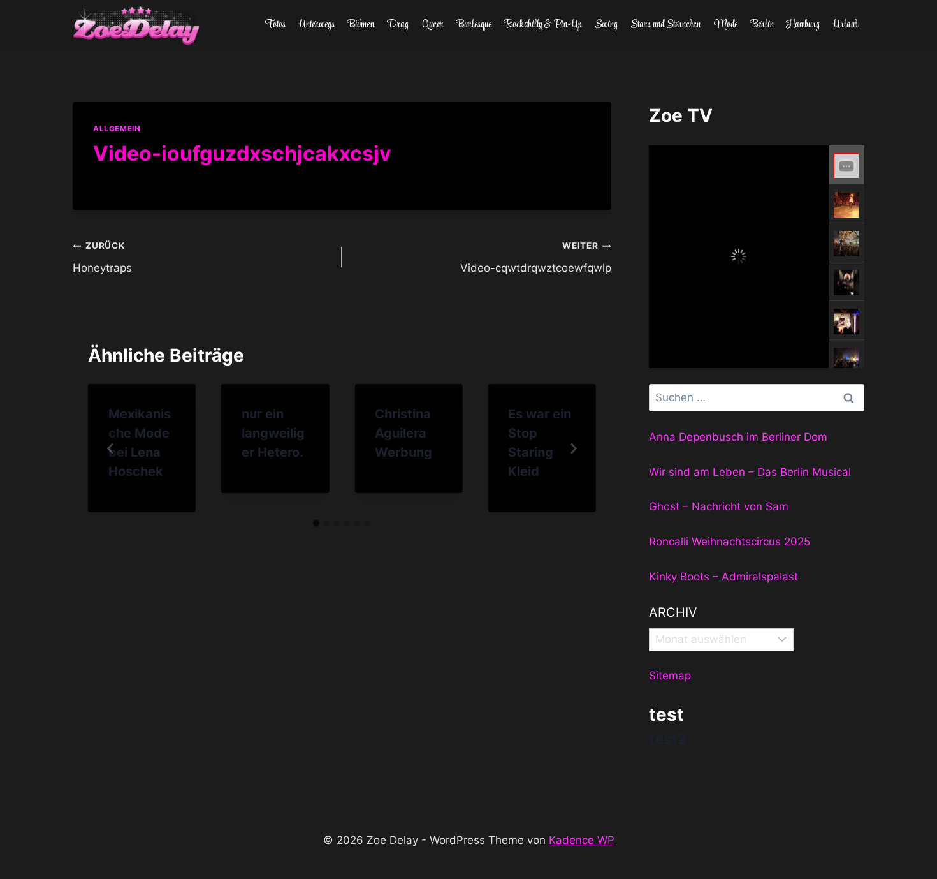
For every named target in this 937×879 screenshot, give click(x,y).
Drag (398, 25)
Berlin (762, 25)
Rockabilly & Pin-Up (543, 25)
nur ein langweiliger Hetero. (273, 433)
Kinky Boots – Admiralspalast (723, 576)
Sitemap (670, 675)
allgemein (116, 128)
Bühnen (360, 25)
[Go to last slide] (110, 448)
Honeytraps (102, 257)
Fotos (275, 25)
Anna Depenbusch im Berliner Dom (738, 437)
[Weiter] (573, 448)
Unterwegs (317, 25)
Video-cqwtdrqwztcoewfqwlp (535, 257)
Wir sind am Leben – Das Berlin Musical (750, 472)
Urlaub (845, 25)
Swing (606, 25)
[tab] (316, 523)
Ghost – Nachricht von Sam (718, 506)
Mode (725, 25)
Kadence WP (581, 840)
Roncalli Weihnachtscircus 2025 (729, 541)
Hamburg (803, 25)
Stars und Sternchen (665, 25)
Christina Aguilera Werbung (403, 433)
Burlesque (473, 25)
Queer (433, 25)
